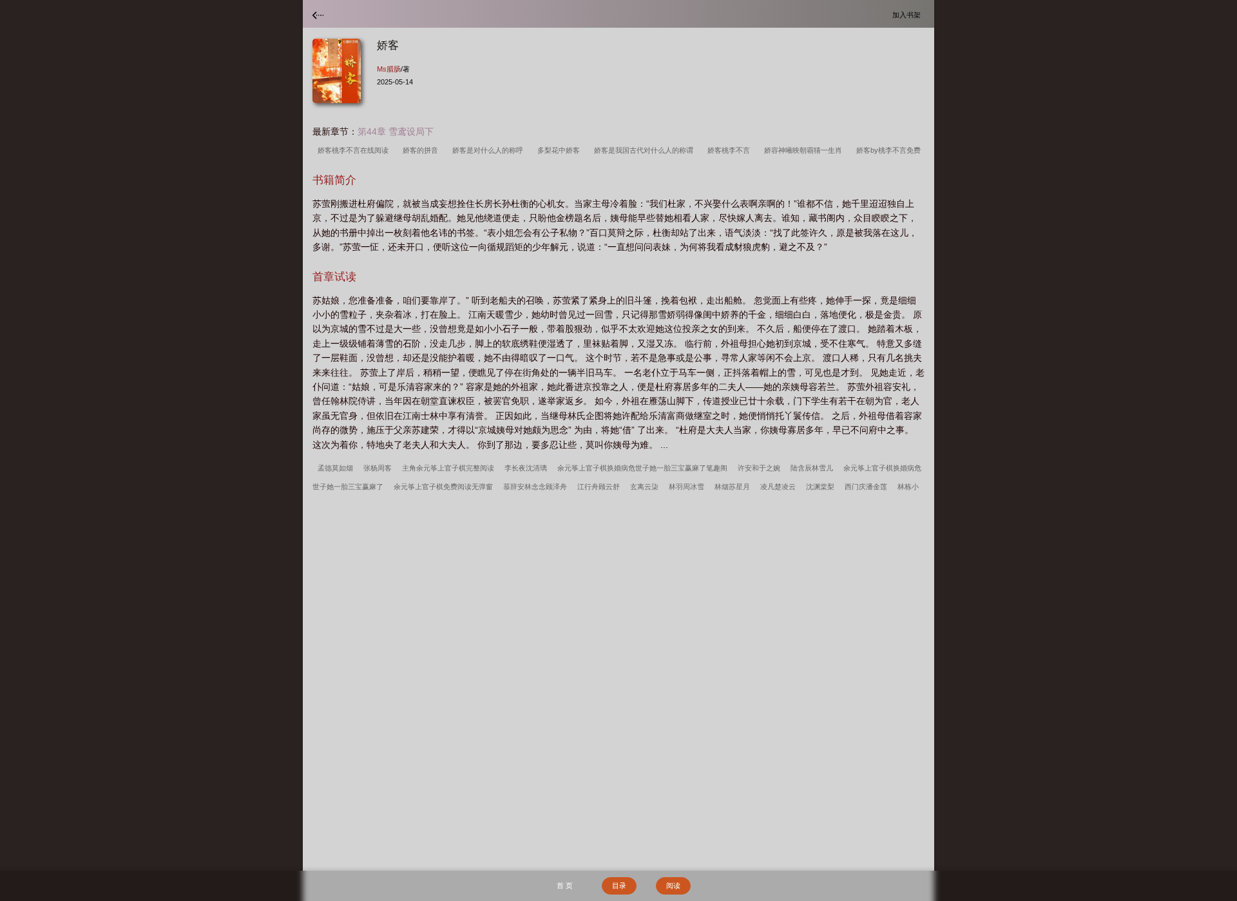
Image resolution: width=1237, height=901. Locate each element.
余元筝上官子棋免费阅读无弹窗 (443, 486)
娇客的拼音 (422, 150)
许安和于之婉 (759, 468)
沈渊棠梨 (820, 486)
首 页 (565, 885)
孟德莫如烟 (335, 468)
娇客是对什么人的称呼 (489, 150)
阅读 (673, 885)
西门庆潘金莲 (866, 486)
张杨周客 (377, 468)
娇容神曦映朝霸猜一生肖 (805, 150)
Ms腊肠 (389, 69)
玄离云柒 (644, 486)
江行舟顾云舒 (598, 486)
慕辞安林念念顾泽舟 (535, 486)
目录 (619, 885)
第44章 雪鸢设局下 (396, 131)
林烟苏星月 (732, 486)
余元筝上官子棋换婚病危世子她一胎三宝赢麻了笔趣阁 (642, 468)
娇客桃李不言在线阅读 (355, 150)
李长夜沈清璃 (525, 468)
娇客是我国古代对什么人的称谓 (645, 150)
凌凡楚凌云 (778, 486)
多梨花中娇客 (560, 150)
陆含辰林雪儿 (812, 468)
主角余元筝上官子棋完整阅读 (448, 468)
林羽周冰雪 (686, 486)
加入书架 (908, 14)
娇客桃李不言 (730, 150)
